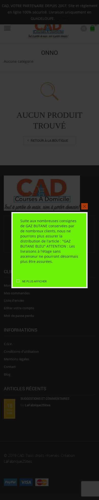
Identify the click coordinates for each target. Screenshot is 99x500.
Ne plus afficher (34, 281)
